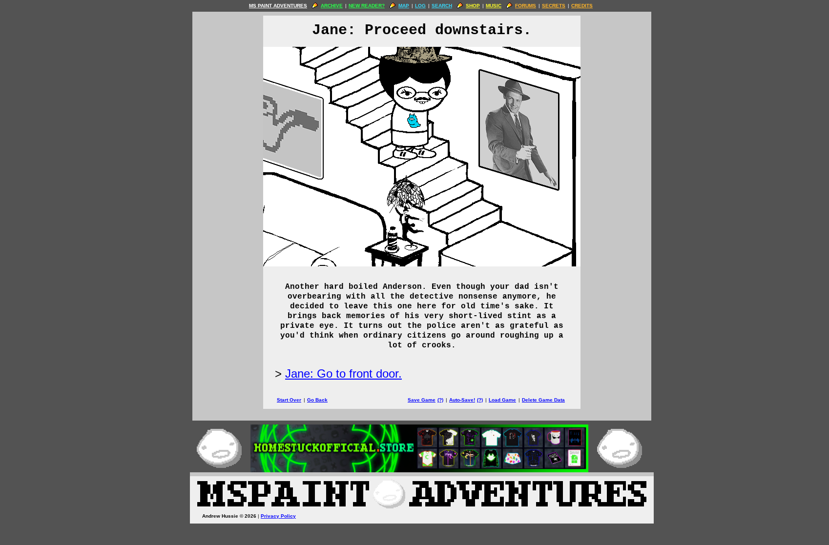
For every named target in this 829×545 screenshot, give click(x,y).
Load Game (502, 400)
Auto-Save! (462, 400)
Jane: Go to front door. (343, 373)
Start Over (289, 400)
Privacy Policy (278, 516)
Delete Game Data (543, 400)
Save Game (421, 400)
